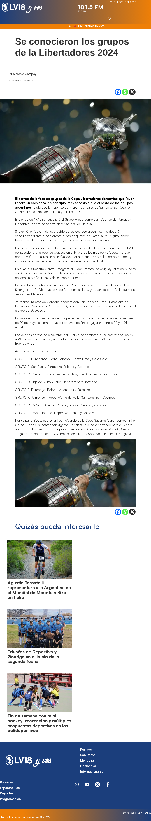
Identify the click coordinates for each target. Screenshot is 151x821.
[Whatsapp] (125, 92)
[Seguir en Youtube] (87, 784)
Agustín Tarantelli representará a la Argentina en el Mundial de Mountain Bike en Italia (39, 590)
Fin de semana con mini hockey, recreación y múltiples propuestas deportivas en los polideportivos (39, 723)
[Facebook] (118, 92)
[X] (132, 92)
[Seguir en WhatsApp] (76, 784)
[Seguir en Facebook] (107, 784)
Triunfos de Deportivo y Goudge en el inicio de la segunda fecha (33, 656)
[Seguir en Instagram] (97, 784)
